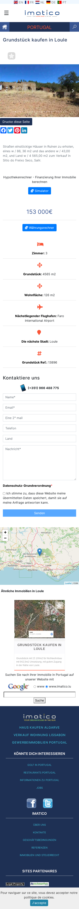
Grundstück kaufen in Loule (39, 646)
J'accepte (39, 903)
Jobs (39, 787)
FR (32, 2)
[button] (6, 90)
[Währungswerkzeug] (39, 884)
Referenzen (39, 847)
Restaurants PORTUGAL (40, 772)
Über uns (39, 824)
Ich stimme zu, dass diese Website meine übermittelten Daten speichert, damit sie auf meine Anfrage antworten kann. (35, 497)
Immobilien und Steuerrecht (39, 855)
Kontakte (39, 832)
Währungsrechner (41, 228)
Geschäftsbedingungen (39, 839)
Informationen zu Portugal (39, 780)
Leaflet (68, 583)
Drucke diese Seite (16, 122)
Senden (39, 513)
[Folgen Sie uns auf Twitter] (48, 803)
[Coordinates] (39, 552)
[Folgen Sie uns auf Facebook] (31, 803)
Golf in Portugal (39, 764)
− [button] (5, 538)
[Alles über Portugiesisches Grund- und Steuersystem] (15, 884)
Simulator (41, 191)
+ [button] (5, 532)
